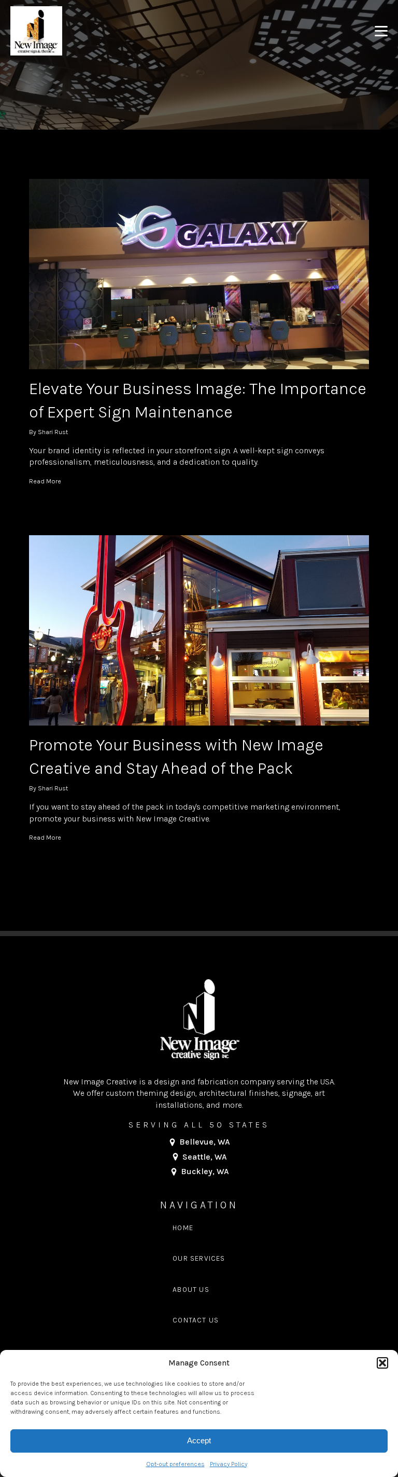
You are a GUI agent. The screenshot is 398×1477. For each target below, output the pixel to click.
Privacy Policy (228, 1464)
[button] (382, 1363)
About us (191, 1289)
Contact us (196, 1320)
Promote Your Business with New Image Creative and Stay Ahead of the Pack (176, 756)
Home (183, 1227)
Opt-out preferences (175, 1464)
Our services (199, 1258)
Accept (199, 1440)
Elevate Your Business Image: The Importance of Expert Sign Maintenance (197, 400)
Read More (45, 481)
